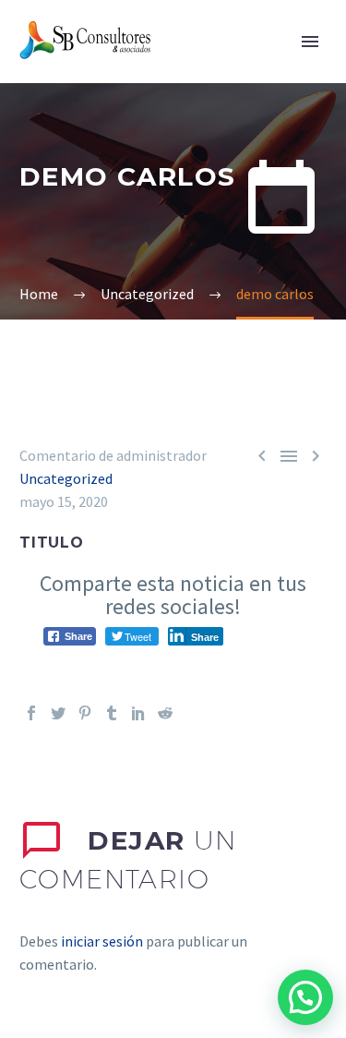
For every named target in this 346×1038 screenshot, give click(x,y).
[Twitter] (58, 713)
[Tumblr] (111, 713)
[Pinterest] (85, 713)
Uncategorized (66, 478)
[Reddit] (165, 713)
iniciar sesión (102, 941)
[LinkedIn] (138, 713)
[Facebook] (31, 713)
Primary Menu (310, 41)
